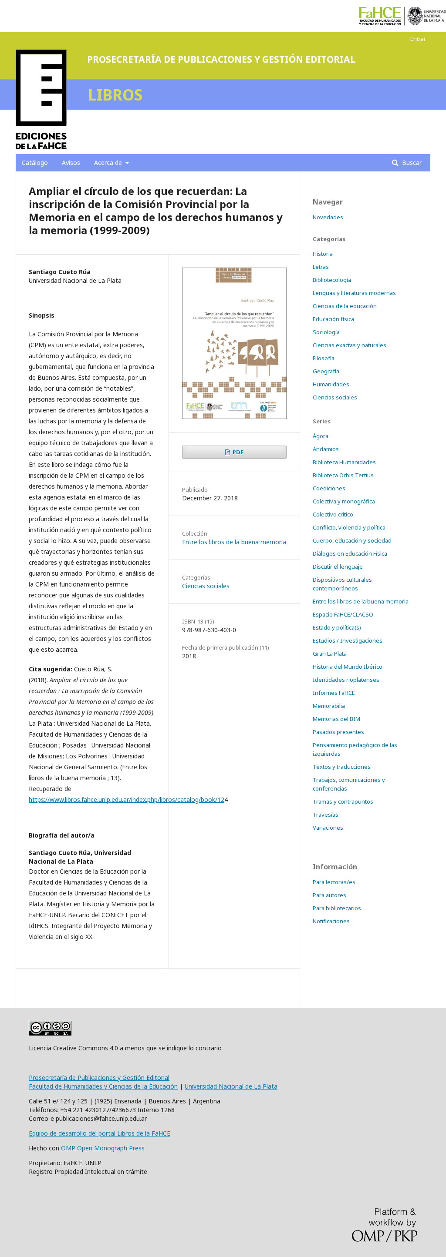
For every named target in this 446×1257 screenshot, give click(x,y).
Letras (321, 267)
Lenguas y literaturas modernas (354, 293)
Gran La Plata (330, 653)
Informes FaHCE (334, 693)
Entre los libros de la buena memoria (234, 542)
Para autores (329, 895)
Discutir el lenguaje (338, 566)
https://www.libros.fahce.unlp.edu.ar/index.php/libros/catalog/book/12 (126, 799)
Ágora (320, 436)
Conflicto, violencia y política (349, 527)
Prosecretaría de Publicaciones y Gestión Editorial (99, 1077)
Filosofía (323, 358)
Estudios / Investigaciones (347, 640)
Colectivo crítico (333, 514)
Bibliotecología (332, 280)
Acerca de (109, 162)
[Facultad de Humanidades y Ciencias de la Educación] (380, 16)
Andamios (326, 449)
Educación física (333, 319)
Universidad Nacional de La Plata (231, 1086)
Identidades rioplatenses (346, 680)
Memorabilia (329, 706)
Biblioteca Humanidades (344, 462)
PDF (237, 452)
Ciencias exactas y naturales (349, 345)
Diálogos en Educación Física (350, 553)
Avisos (71, 162)
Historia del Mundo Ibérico (347, 666)
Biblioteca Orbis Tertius (343, 475)
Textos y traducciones (342, 767)
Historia (323, 254)
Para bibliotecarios (337, 908)
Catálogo (35, 162)
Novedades (328, 217)
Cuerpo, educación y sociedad (352, 540)
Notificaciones (331, 921)
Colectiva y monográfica (344, 501)
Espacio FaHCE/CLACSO (343, 614)
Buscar (411, 162)
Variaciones (328, 827)
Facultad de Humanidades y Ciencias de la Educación (103, 1086)
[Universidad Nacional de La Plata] (427, 16)
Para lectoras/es (334, 882)
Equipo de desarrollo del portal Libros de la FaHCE (99, 1133)
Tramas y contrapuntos (343, 801)
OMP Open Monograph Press (103, 1148)
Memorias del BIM (336, 719)
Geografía (326, 371)
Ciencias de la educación (345, 306)
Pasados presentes (338, 732)
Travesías (325, 814)
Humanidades (331, 384)
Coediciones (329, 488)
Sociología (326, 332)
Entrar (418, 39)
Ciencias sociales (206, 586)
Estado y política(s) (337, 627)
